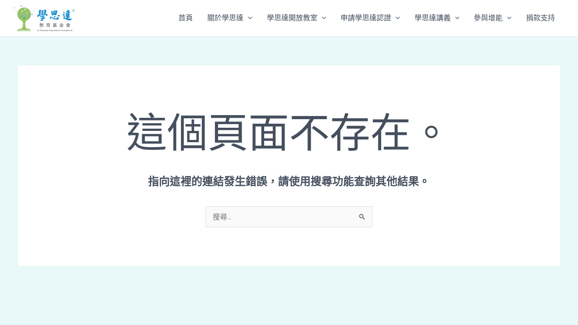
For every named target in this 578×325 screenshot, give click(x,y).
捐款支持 (540, 18)
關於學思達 (225, 18)
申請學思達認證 (365, 18)
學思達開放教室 (292, 18)
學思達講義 (433, 18)
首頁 (185, 18)
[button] (247, 18)
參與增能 (488, 18)
